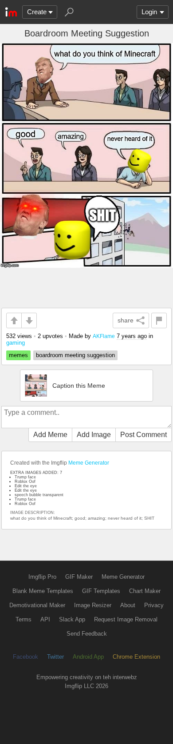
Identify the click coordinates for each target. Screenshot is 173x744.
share (126, 320)
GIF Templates (101, 591)
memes (18, 355)
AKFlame (104, 336)
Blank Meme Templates (42, 591)
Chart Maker (145, 591)
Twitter (55, 656)
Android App (88, 656)
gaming (15, 342)
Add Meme (50, 434)
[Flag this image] (159, 320)
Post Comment (143, 434)
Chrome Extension (136, 656)
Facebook (25, 656)
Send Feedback (87, 633)
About (127, 605)
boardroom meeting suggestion (75, 355)
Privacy (154, 605)
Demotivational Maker (37, 605)
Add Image (94, 434)
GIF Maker (79, 576)
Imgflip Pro (42, 576)
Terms (23, 619)
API (45, 619)
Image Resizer (92, 605)
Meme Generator (88, 463)
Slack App (72, 619)
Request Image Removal (125, 619)
